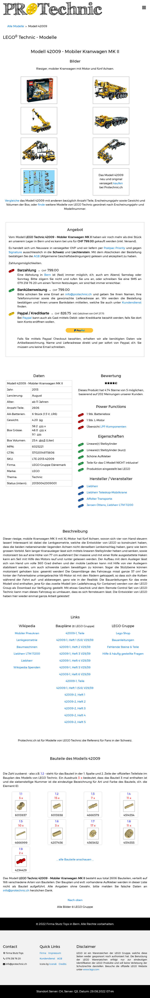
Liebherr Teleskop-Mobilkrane (107, 492)
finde (41, 204)
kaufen (118, 183)
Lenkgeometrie (26, 640)
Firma (43, 953)
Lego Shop (123, 633)
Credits (62, 964)
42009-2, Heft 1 (75, 694)
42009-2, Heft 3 (75, 708)
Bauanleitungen (123, 640)
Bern (47, 274)
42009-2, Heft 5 (75, 722)
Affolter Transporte (99, 498)
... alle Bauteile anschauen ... (75, 859)
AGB (37, 256)
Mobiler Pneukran (27, 633)
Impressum (54, 953)
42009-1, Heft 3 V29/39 (75, 653)
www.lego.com (91, 969)
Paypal (27, 317)
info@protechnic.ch (78, 294)
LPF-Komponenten (113, 426)
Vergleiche (12, 200)
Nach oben (75, 900)
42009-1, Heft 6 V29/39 (75, 674)
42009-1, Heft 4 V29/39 (75, 660)
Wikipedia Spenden (27, 667)
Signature (15, 252)
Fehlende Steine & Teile (123, 647)
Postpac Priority (114, 248)
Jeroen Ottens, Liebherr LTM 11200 (110, 505)
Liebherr (92, 486)
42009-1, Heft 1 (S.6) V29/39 (74, 640)
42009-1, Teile (75, 633)
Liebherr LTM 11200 (27, 653)
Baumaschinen (27, 647)
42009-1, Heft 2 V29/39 (75, 647)
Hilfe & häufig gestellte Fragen (123, 653)
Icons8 (53, 964)
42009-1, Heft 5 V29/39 (75, 667)
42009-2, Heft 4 (75, 715)
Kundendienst (131, 302)
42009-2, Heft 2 (75, 701)
